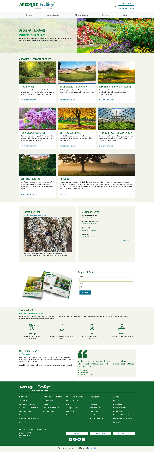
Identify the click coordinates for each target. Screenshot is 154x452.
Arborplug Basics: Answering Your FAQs (35, 215)
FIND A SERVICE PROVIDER (126, 8)
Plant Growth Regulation (26, 411)
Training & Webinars (72, 408)
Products (29, 15)
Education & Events (81, 15)
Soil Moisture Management (27, 404)
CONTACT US (77, 433)
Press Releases (117, 404)
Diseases (45, 404)
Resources (105, 15)
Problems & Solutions (54, 15)
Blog (67, 404)
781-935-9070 (23, 437)
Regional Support (95, 411)
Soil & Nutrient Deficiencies (51, 408)
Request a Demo (71, 415)
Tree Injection (23, 400)
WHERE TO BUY (126, 4)
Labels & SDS (93, 404)
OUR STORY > (63, 194)
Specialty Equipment (25, 415)
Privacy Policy (92, 448)
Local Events (70, 411)
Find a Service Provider (96, 418)
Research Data (94, 415)
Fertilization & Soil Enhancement (28, 408)
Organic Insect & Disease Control (29, 418)
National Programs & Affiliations (122, 418)
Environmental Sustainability (121, 415)
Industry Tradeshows (72, 400)
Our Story (116, 400)
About (125, 15)
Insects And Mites (48, 400)
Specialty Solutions (25, 422)
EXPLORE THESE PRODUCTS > (29, 100)
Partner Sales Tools (95, 408)
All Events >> (126, 241)
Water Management (48, 411)
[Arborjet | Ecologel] (37, 5)
